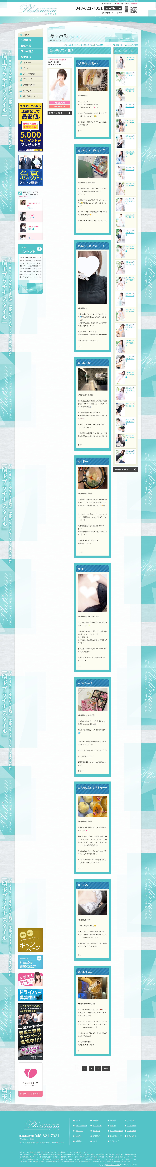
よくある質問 (131, 1131)
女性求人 (78, 1136)
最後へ (106, 1068)
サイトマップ (107, 3)
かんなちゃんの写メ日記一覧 (130, 248)
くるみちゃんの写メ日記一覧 (130, 75)
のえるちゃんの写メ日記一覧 (130, 122)
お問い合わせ (131, 1136)
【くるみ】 (30, 218)
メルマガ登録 (131, 1126)
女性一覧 (113, 1120)
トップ (78, 1120)
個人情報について (116, 1136)
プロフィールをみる (55, 113)
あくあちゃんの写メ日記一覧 (130, 154)
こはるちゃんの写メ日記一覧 (130, 359)
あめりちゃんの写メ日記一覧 (130, 201)
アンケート (79, 1131)
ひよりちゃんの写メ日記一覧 (130, 280)
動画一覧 (113, 1126)
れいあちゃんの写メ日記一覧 (130, 437)
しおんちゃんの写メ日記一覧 (130, 233)
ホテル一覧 (96, 1131)
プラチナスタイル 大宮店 (113, 1165)
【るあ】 (30, 208)
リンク (95, 1141)
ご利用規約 (96, 1136)
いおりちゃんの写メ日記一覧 (130, 343)
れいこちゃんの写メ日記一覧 (130, 422)
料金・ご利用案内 (81, 1126)
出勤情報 (96, 1120)
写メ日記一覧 (97, 1126)
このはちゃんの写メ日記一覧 (130, 374)
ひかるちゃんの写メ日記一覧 (130, 327)
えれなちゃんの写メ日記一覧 (130, 390)
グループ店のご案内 (116, 1131)
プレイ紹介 (130, 1120)
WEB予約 (110, 8)
